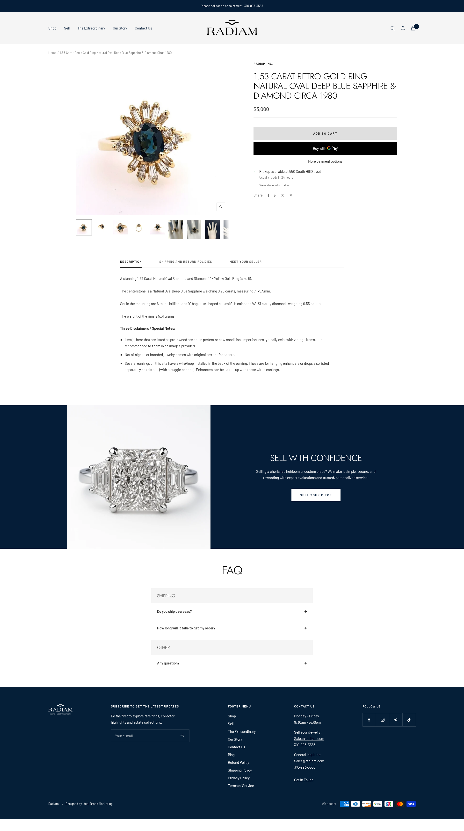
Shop (52, 28)
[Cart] (413, 28)
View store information (274, 185)
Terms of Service (241, 785)
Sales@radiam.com (309, 738)
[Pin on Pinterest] (275, 195)
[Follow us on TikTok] (409, 719)
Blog (231, 754)
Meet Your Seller (246, 261)
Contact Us (143, 28)
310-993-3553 (305, 745)
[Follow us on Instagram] (382, 719)
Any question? (168, 663)
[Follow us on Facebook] (369, 719)
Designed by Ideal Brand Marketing (89, 804)
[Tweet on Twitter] (283, 195)
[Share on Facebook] (268, 195)
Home (52, 53)
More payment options (325, 161)
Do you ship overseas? (174, 611)
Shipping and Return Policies (185, 261)
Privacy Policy (239, 778)
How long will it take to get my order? (186, 628)
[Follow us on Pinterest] (395, 719)
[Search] (393, 28)
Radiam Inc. (263, 64)
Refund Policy (238, 762)
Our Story (120, 28)
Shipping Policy (240, 770)
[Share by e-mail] (290, 195)
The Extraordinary (91, 28)
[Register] (183, 735)
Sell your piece (316, 495)
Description (131, 261)
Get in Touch (303, 780)
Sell (67, 28)
